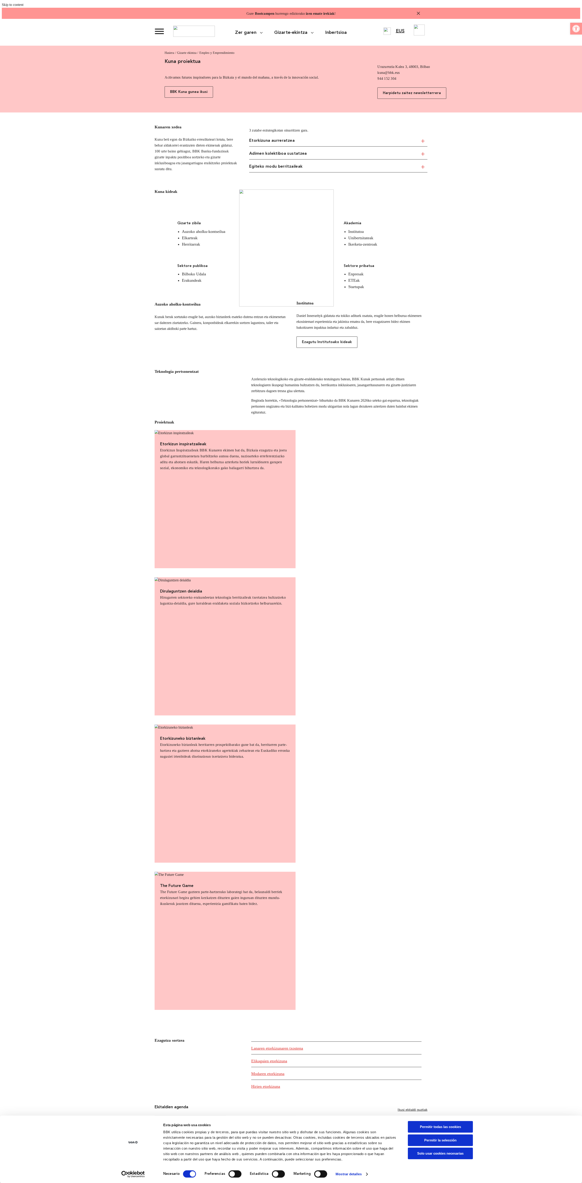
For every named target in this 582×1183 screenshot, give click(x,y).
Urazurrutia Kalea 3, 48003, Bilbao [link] (403, 67)
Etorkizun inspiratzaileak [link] (183, 444)
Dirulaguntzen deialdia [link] (181, 591)
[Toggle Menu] (159, 31)
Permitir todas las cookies (440, 1127)
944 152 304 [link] (386, 78)
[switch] (234, 1174)
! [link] (335, 13)
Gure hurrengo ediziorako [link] (290, 13)
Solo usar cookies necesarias (440, 1153)
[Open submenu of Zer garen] (263, 32)
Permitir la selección (440, 1140)
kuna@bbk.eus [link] (388, 73)
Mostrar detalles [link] (349, 1174)
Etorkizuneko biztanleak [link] (182, 739)
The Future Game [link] (176, 886)
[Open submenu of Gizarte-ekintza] (314, 32)
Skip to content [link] (12, 5)
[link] (576, 29)
